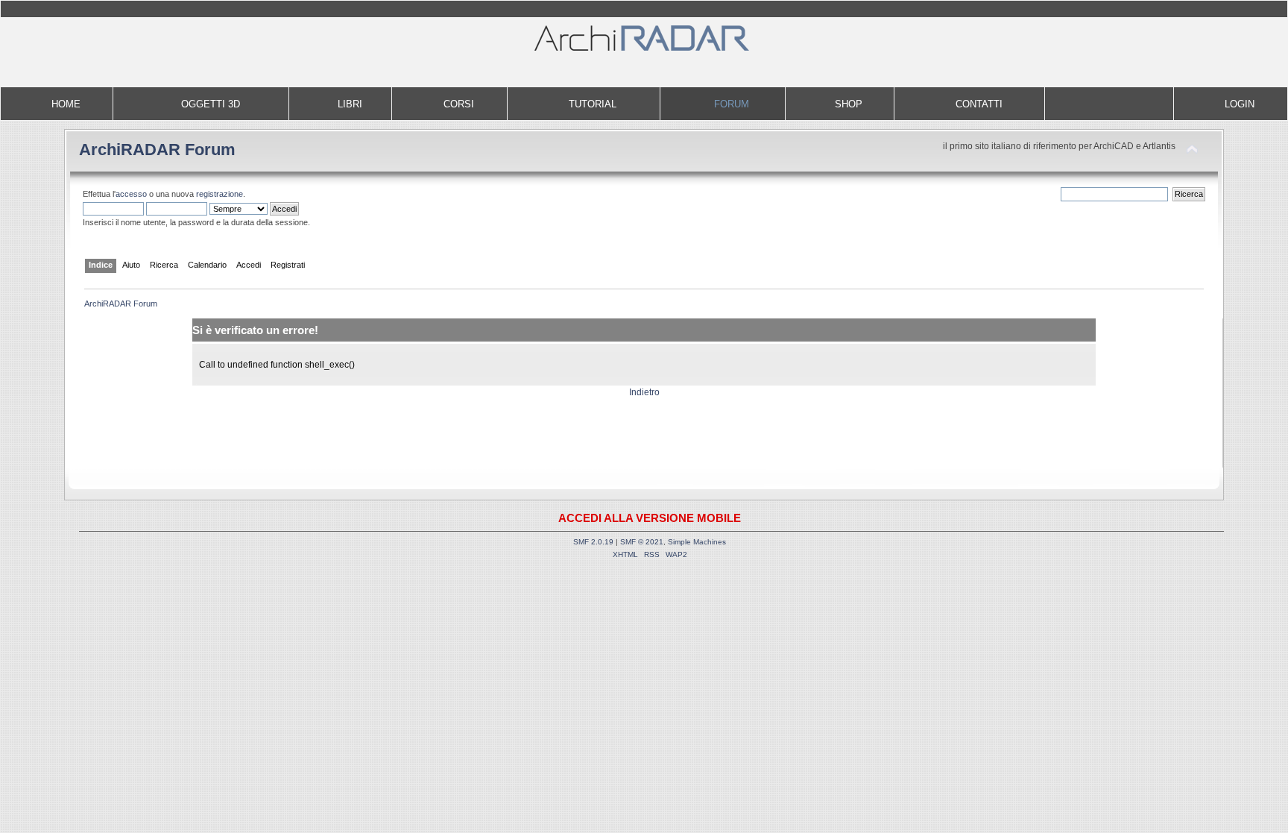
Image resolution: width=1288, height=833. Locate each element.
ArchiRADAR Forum (157, 149)
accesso (131, 193)
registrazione (219, 193)
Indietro (644, 392)
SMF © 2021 (641, 542)
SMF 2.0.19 (593, 542)
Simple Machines (697, 542)
